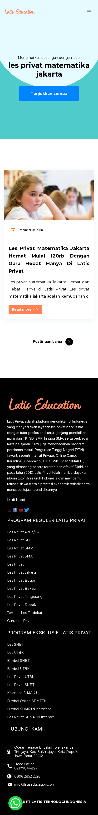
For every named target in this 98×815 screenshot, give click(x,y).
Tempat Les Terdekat (24, 613)
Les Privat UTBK (20, 677)
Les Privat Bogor (21, 580)
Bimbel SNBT (18, 660)
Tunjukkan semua (49, 93)
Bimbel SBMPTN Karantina (29, 709)
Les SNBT (15, 644)
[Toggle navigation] (89, 11)
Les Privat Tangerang (25, 596)
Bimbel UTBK (18, 669)
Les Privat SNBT (20, 685)
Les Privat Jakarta (22, 572)
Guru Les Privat (20, 621)
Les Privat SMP (20, 548)
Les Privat (15, 564)
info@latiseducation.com (34, 784)
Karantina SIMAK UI (23, 693)
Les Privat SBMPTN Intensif (30, 717)
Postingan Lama (48, 341)
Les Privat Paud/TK (23, 532)
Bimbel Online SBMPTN (27, 701)
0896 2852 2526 (27, 776)
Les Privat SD (18, 540)
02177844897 (26, 768)
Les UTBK (15, 652)
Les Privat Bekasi (21, 588)
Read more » (23, 309)
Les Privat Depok (21, 605)
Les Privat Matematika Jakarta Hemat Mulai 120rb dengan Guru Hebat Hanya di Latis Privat (49, 259)
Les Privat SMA (20, 556)
